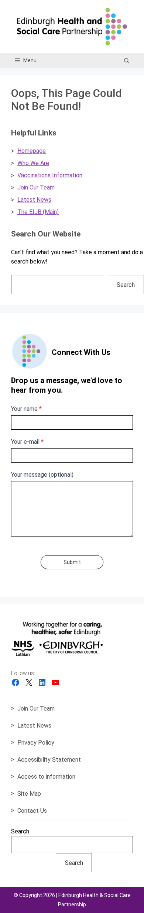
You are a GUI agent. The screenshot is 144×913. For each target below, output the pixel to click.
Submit (72, 562)
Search (126, 284)
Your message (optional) (42, 474)
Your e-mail (27, 441)
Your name (26, 408)
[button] (126, 60)
